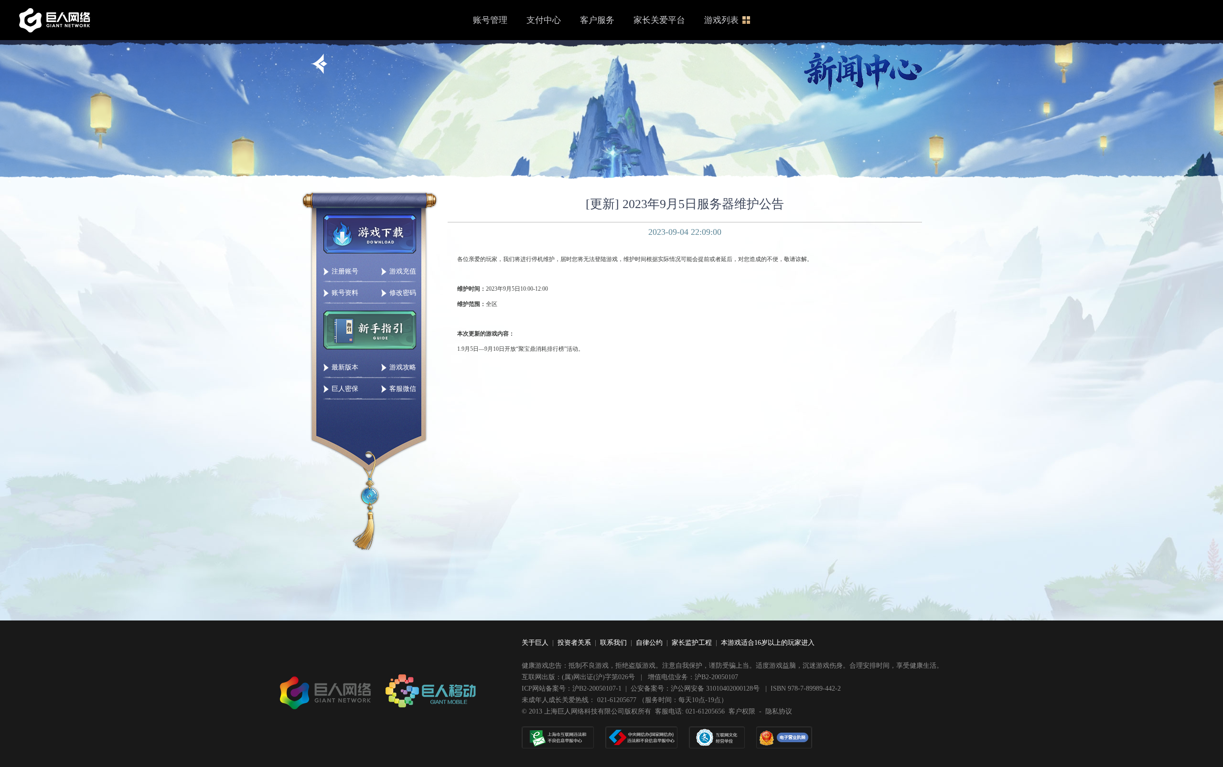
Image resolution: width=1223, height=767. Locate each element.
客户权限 (742, 711)
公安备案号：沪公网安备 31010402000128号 (696, 688)
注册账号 (345, 271)
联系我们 (613, 642)
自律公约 (649, 642)
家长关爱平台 (659, 20)
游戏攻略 (402, 367)
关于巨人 (535, 642)
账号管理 (490, 20)
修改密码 (402, 292)
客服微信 (402, 388)
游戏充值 (402, 271)
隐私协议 (778, 711)
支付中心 (543, 20)
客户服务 (597, 20)
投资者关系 (574, 642)
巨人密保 (345, 388)
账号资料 (345, 292)
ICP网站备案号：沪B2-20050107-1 (572, 688)
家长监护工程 (692, 642)
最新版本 (345, 367)
